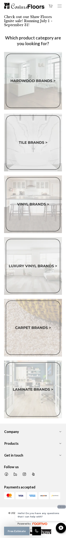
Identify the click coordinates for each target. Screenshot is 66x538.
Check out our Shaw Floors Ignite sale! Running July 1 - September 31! (28, 21)
